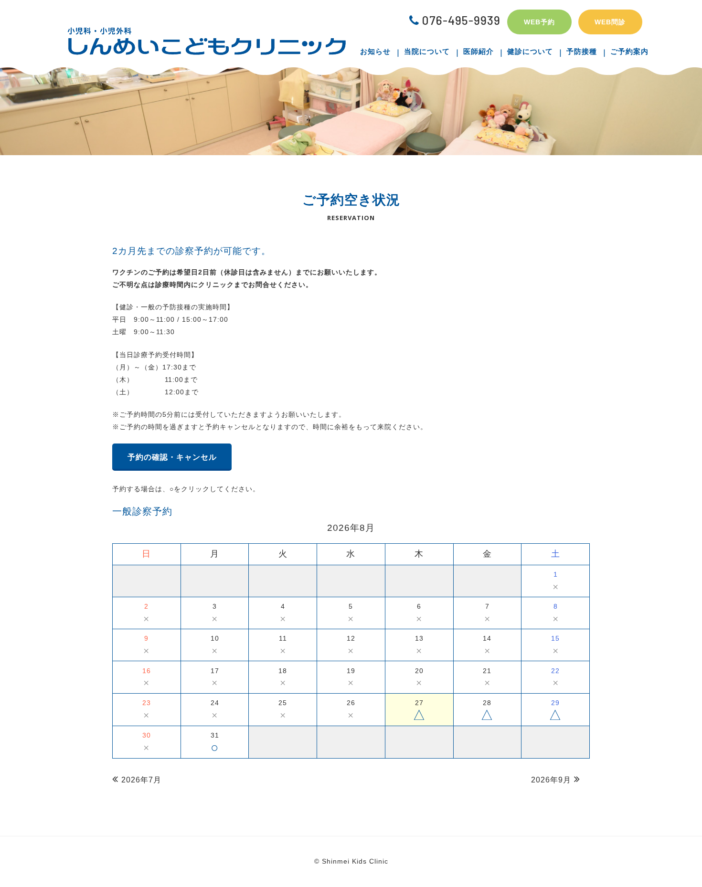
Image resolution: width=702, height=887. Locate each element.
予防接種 (581, 51)
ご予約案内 (629, 51)
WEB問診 (610, 22)
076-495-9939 (461, 20)
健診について (530, 51)
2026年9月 (551, 780)
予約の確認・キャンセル (172, 457)
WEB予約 (539, 22)
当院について (427, 51)
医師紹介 (478, 51)
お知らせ (375, 51)
